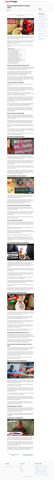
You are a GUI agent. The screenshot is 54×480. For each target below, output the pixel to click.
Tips (7, 451)
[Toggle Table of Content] (24, 48)
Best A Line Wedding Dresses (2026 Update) (43, 26)
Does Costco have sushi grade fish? (43, 36)
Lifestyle (44, 1)
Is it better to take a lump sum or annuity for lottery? (43, 16)
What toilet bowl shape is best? (43, 29)
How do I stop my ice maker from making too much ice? (43, 19)
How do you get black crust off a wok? (43, 34)
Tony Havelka (9, 8)
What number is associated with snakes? (43, 21)
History (40, 1)
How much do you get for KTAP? (43, 31)
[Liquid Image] (11, 1)
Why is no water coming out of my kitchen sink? (43, 24)
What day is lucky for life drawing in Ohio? (42, 39)
